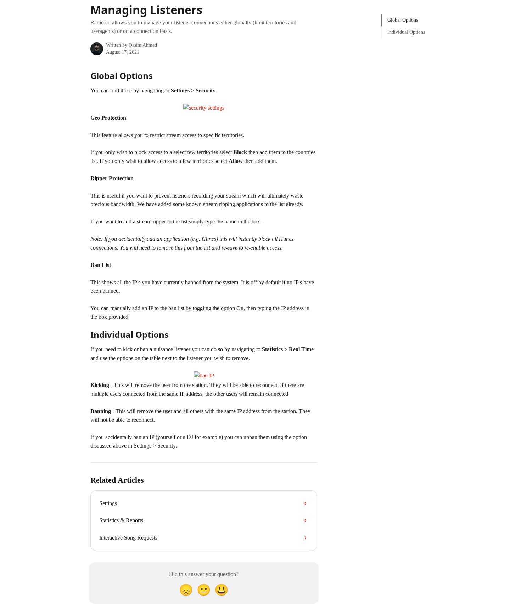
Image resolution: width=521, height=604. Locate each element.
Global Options (402, 20)
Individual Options (406, 32)
